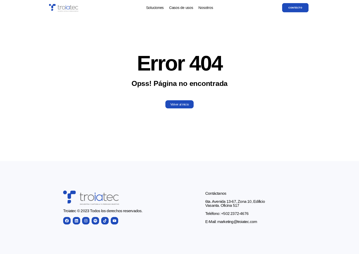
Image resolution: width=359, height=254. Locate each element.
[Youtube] (114, 220)
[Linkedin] (76, 220)
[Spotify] (95, 220)
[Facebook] (67, 220)
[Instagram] (86, 220)
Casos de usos (181, 8)
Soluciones (155, 8)
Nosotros (205, 8)
